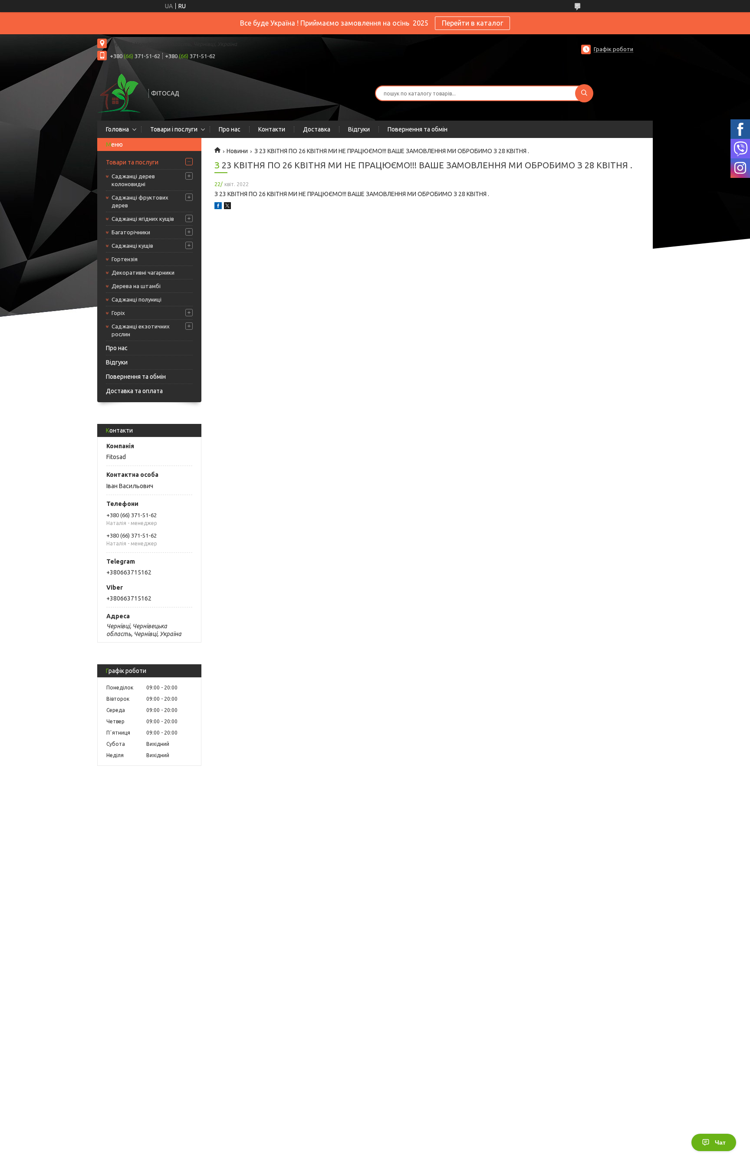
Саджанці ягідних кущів (143, 219)
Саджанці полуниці (136, 299)
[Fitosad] (119, 92)
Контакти (271, 129)
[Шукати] (584, 93)
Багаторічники (131, 232)
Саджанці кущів (132, 246)
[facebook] (218, 206)
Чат (720, 1142)
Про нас (229, 129)
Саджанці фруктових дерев (140, 201)
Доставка (316, 129)
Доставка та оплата (134, 390)
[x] (227, 206)
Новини (237, 151)
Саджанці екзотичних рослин (141, 330)
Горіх (118, 313)
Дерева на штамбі (136, 286)
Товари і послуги (173, 129)
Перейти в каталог (472, 23)
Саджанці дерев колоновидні (133, 180)
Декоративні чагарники (143, 272)
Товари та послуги (132, 162)
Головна (117, 129)
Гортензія (125, 259)
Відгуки (359, 129)
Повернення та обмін (417, 129)
